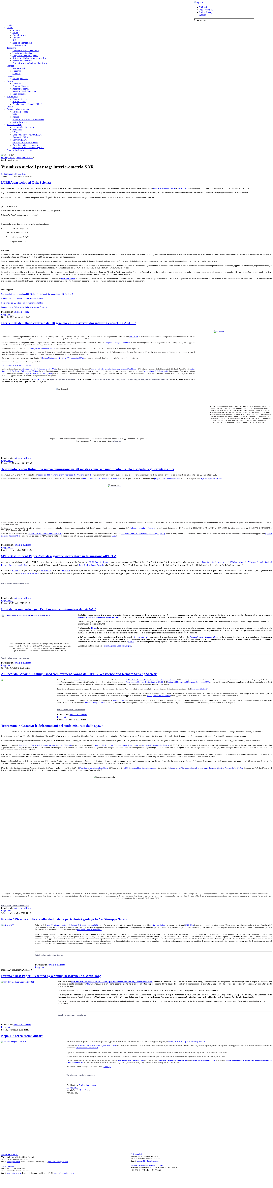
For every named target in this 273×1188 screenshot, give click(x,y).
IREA (89, 984)
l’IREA (94, 628)
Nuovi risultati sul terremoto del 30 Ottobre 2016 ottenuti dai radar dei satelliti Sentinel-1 (37, 294)
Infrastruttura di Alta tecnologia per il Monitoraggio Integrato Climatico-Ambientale (130, 379)
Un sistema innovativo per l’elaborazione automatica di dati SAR (48, 609)
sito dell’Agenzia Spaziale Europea (116, 646)
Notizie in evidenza (22, 458)
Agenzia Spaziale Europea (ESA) (38, 373)
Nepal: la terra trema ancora (22, 1036)
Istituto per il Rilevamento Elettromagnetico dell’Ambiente (116, 745)
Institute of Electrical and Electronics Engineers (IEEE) (188, 682)
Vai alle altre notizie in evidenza (15, 658)
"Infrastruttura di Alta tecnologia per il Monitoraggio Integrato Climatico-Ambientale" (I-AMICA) (205, 768)
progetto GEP (40, 379)
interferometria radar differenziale (142, 528)
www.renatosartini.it (161, 188)
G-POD (131, 642)
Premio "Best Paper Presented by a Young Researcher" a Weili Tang (51, 976)
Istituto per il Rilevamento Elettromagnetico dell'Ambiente (113, 369)
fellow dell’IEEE (119, 700)
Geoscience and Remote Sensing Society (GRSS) (144, 682)
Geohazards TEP (141, 637)
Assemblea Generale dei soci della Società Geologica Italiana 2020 (72, 925)
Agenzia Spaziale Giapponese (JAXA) (40, 348)
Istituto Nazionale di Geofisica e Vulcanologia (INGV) (63, 358)
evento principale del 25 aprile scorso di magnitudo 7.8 (186, 1042)
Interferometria (84, 617)
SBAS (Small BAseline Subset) (159, 696)
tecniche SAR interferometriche (89, 930)
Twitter (173, 188)
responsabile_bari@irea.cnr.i (148, 1161)
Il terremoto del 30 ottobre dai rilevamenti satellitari (22, 298)
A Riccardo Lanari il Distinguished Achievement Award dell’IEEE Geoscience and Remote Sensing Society (79, 674)
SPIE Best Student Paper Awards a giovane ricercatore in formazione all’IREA (58, 556)
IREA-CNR (133, 336)
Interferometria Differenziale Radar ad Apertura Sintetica (24, 307)
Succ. (82, 1090)
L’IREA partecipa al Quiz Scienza (26, 182)
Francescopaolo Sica (18, 565)
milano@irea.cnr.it (14, 1173)
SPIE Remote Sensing (99, 562)
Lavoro (11, 157)
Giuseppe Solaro (158, 925)
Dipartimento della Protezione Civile (93, 768)
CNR (90, 475)
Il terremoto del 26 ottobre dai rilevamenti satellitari (22, 303)
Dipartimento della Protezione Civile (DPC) (39, 369)
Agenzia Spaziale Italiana (211, 478)
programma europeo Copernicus (118, 342)
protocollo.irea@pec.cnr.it (58, 1162)
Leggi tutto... (7, 314)
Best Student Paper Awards (91, 565)
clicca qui (117, 441)
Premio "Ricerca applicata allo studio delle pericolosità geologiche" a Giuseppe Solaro (64, 919)
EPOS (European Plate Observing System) (140, 768)
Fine (87, 1090)
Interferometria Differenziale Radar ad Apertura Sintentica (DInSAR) (45, 745)
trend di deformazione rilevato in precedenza (100, 478)
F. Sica (15, 570)
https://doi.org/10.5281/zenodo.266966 (16, 365)
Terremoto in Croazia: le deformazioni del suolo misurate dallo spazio (52, 726)
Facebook (182, 188)
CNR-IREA (189, 925)
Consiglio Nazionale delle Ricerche (156, 745)
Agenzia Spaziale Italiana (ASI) (155, 371)
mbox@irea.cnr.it (13, 1162)
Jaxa (114, 536)
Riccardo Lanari (80, 680)
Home (4, 157)
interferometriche (68, 279)
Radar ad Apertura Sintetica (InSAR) (105, 617)
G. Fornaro (46, 570)
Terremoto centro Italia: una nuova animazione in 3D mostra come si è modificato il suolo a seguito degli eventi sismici (87, 469)
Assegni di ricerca (24, 157)
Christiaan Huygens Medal (94, 702)
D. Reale (66, 570)
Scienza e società (21, 312)
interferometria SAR (30, 573)
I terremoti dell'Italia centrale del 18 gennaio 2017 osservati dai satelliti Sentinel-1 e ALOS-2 (68, 323)
